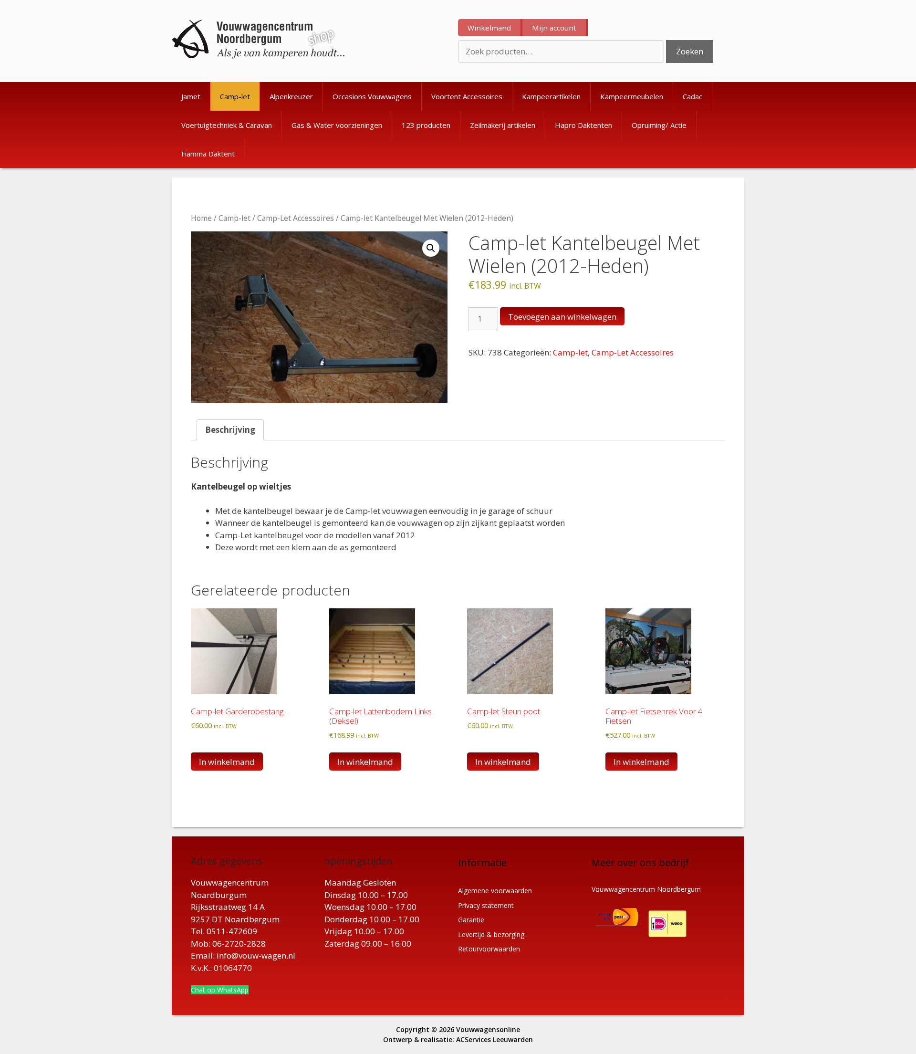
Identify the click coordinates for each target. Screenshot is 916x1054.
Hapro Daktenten (583, 125)
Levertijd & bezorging (491, 934)
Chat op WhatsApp (220, 989)
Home (201, 218)
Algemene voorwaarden (495, 890)
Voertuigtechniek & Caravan (226, 125)
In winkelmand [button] (227, 761)
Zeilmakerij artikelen (502, 125)
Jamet (190, 96)
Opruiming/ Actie (659, 125)
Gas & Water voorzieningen (336, 125)
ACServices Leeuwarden (494, 1039)
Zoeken (689, 51)
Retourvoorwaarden (489, 948)
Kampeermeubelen (631, 96)
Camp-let (235, 96)
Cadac (692, 96)
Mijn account (554, 27)
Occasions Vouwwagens (372, 96)
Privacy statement (486, 905)
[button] (430, 248)
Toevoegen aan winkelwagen (562, 316)
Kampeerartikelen (551, 96)
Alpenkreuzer (291, 96)
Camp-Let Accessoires (295, 218)
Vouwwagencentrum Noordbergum (646, 889)
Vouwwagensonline (488, 1029)
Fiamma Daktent (208, 153)
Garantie (471, 919)
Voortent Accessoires (466, 96)
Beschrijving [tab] (230, 429)
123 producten (426, 125)
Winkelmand (489, 27)
